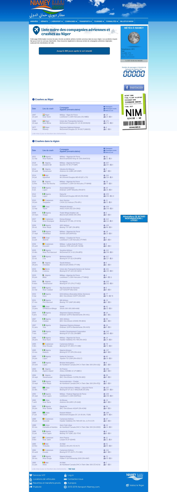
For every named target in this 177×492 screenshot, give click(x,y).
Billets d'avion (126, 21)
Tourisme (98, 21)
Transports (84, 21)
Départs (44, 21)
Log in (71, 475)
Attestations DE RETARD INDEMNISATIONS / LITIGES (134, 219)
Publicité (37, 487)
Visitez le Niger (137, 485)
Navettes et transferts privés (47, 483)
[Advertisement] (74, 77)
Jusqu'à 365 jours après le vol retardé (74, 51)
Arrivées (34, 21)
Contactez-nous (75, 479)
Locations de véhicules (44, 479)
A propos (72, 483)
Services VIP (39, 475)
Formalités (111, 21)
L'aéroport (56, 21)
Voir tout (71, 469)
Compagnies (70, 21)
